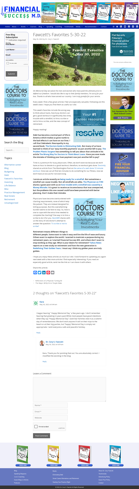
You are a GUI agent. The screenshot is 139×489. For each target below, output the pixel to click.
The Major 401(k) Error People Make (48, 283)
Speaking (49, 26)
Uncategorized (11, 203)
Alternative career (12, 164)
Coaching (58, 26)
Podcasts (17, 483)
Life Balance (10, 185)
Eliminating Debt (58, 475)
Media (78, 26)
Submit (11, 74)
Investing (8, 182)
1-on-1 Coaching (19, 477)
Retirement (9, 199)
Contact (104, 26)
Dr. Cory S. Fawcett (54, 342)
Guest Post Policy (104, 480)
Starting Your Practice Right (61, 482)
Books (23, 26)
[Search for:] (16, 150)
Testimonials (69, 26)
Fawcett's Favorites (13, 178)
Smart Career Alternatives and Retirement (66, 478)
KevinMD (56, 218)
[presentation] (17, 63)
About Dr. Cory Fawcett (106, 471)
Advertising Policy (104, 477)
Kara (42, 302)
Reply (38, 333)
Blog (40, 26)
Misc (6, 189)
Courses (33, 26)
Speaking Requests (20, 474)
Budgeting (9, 171)
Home (7, 26)
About (14, 26)
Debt (6, 175)
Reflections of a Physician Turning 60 (48, 281)
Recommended (90, 26)
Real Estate (9, 196)
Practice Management (14, 192)
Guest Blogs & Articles (21, 480)
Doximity (102, 165)
